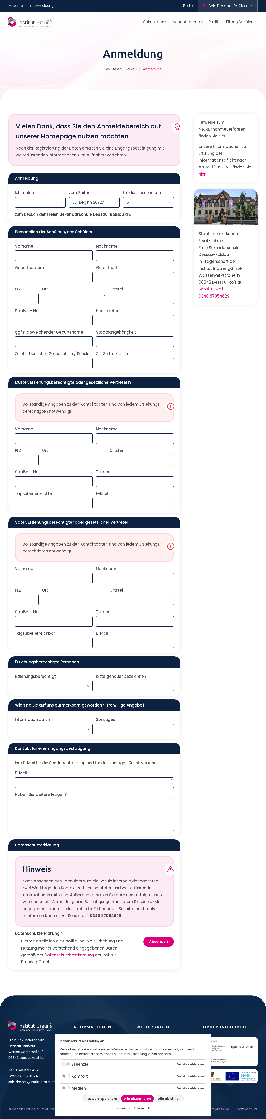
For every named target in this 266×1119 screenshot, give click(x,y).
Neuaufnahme (186, 22)
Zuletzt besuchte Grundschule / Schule (52, 353)
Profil (213, 22)
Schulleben (153, 22)
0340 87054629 (214, 296)
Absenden (158, 941)
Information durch (32, 719)
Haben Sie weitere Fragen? (41, 794)
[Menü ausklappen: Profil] (220, 22)
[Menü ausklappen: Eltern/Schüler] (254, 22)
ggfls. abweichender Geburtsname (49, 332)
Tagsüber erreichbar (35, 493)
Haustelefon (107, 311)
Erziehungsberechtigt (35, 676)
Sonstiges (105, 719)
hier (221, 136)
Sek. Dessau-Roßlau (120, 69)
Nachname (107, 246)
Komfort (79, 1076)
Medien (78, 1088)
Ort (45, 289)
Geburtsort (107, 267)
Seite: (188, 6)
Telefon (103, 472)
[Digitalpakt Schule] (229, 1051)
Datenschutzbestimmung (69, 955)
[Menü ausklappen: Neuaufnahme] (202, 22)
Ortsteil (117, 289)
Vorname (24, 246)
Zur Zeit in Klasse (112, 353)
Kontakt (19, 5)
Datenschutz (247, 1109)
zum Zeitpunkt (82, 193)
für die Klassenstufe (142, 193)
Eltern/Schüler (239, 22)
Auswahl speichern (101, 1099)
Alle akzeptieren (137, 1099)
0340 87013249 (27, 1076)
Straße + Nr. (26, 311)
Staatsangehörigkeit (116, 332)
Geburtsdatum (29, 267)
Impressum (220, 1109)
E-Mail (102, 493)
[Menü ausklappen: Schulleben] (166, 22)
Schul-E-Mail (211, 289)
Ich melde (24, 193)
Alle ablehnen (169, 1099)
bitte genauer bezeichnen (121, 676)
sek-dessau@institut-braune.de (34, 1081)
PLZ (18, 289)
